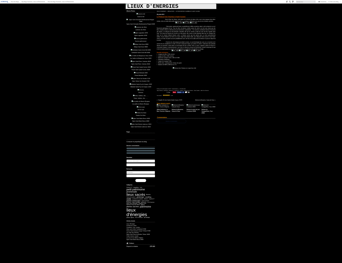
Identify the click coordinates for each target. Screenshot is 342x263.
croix (141, 187)
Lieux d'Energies (130, 224)
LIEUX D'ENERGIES (161, 11)
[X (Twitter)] (290, 2)
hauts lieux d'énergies (132, 203)
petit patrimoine (135, 189)
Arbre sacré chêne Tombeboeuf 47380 (136, 229)
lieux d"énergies (139, 217)
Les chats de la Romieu (132, 232)
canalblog (148, 197)
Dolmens (128, 202)
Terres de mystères (131, 197)
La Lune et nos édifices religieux (134, 237)
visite (128, 199)
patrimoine (145, 206)
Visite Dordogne (145, 200)
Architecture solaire (131, 225)
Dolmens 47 (129, 187)
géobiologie (140, 197)
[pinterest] (293, 2)
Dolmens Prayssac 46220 (133, 204)
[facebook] (287, 2)
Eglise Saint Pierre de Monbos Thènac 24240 (138, 234)
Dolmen (146, 199)
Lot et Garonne (150, 202)
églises (143, 204)
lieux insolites (136, 202)
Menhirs (148, 194)
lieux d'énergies (136, 212)
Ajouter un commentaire (171, 121)
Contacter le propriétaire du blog (136, 141)
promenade (131, 192)
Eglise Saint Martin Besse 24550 (134, 239)
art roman (147, 217)
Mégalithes (171, 11)
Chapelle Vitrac (142, 203)
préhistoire (143, 202)
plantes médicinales (133, 201)
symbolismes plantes (137, 199)
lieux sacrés (135, 194)
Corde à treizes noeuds (132, 236)
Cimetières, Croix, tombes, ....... (134, 227)
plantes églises (130, 217)
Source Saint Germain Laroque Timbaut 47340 (138, 231)
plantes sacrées (132, 207)
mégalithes (136, 187)
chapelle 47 (151, 198)
